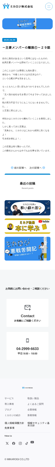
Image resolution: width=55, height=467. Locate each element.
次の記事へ (35, 167)
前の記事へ (19, 167)
